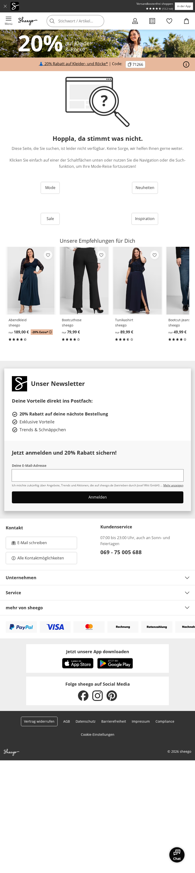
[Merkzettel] (169, 21)
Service (13, 592)
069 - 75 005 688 (121, 552)
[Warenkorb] (186, 21)
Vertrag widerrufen (39, 721)
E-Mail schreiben (29, 544)
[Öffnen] (186, 64)
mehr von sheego (24, 607)
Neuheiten (145, 187)
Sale (50, 218)
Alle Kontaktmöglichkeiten (40, 558)
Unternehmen (21, 577)
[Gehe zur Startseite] (28, 21)
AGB (66, 721)
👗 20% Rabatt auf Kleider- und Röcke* (73, 63)
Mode (50, 187)
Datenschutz (86, 721)
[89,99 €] (137, 281)
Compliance (165, 721)
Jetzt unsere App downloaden (97, 651)
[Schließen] (5, 6)
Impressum (141, 721)
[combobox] (82, 21)
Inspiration (145, 218)
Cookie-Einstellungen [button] (97, 734)
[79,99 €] (84, 281)
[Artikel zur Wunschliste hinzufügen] (48, 255)
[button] (8, 21)
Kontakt (14, 528)
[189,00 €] (31, 281)
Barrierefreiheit (113, 721)
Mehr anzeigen (173, 485)
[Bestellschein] (152, 21)
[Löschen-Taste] (99, 21)
